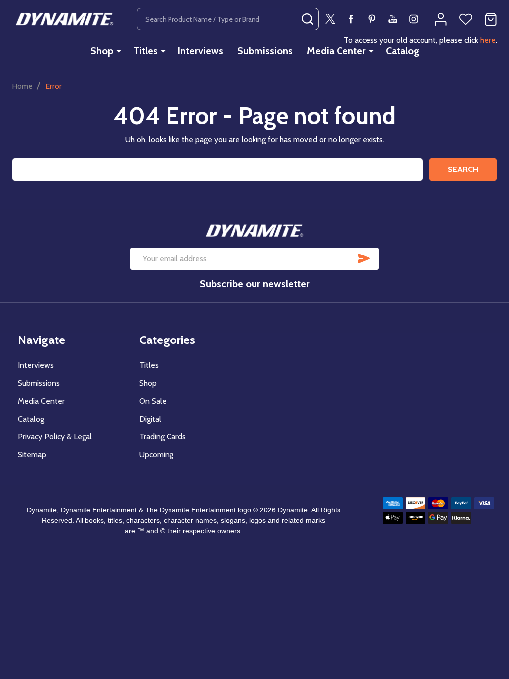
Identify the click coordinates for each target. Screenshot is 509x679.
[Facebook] (351, 19)
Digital (150, 419)
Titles (145, 51)
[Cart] (490, 19)
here (488, 40)
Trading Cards (162, 436)
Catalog (402, 51)
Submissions (265, 51)
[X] (330, 19)
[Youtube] (393, 19)
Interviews (200, 51)
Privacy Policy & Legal (55, 436)
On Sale (153, 401)
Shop (101, 51)
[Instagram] (414, 19)
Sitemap (32, 454)
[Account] (440, 19)
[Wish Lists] (465, 19)
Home (22, 86)
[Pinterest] (372, 19)
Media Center (336, 51)
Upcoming (156, 454)
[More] (118, 51)
